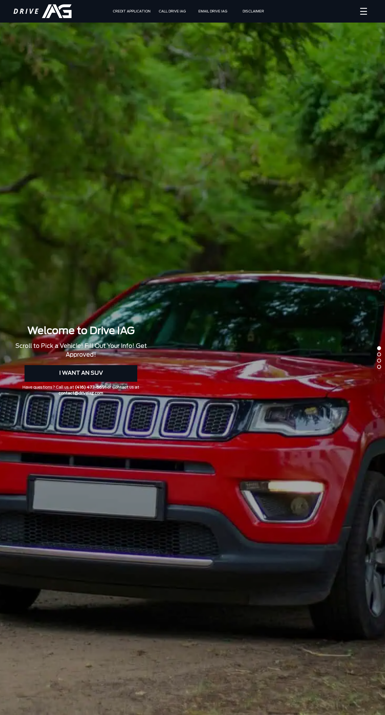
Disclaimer (253, 11)
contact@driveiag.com (81, 393)
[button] (379, 348)
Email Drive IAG (212, 11)
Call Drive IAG (172, 11)
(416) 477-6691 (91, 387)
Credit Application (132, 11)
